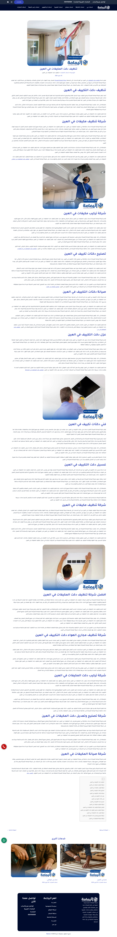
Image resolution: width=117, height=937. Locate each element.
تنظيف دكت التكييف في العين (97, 782)
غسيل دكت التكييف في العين (97, 801)
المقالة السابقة (105, 830)
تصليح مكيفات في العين (52, 287)
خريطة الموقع (52, 910)
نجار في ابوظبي (52, 880)
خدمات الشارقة (80, 7)
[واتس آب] (4, 840)
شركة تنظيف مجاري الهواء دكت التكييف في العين (92, 810)
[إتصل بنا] (4, 746)
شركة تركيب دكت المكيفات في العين (95, 813)
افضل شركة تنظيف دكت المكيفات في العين (93, 807)
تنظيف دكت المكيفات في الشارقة (34, 370)
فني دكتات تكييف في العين (98, 799)
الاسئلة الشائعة (51, 917)
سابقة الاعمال (52, 913)
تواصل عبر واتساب (99, 2)
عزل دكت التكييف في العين (97, 796)
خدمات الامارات (21, 7)
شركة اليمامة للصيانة (61, 80)
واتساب (19, 2)
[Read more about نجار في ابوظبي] (33, 860)
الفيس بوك (30, 773)
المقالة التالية (11, 830)
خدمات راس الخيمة (33, 7)
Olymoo (48, 934)
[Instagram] (11, 2)
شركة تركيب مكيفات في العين (97, 788)
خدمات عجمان (69, 7)
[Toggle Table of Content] (102, 779)
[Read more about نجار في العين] (83, 860)
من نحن (54, 924)
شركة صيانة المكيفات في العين (96, 818)
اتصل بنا (53, 902)
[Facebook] (8, 2)
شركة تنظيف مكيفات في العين (96, 785)
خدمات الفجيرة (58, 7)
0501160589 (68, 2)
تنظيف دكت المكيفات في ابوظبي (20, 159)
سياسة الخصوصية (51, 906)
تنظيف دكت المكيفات (94, 80)
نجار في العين (102, 880)
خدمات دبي (90, 7)
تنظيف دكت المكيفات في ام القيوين (27, 249)
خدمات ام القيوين (47, 7)
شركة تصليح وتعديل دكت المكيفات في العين (93, 815)
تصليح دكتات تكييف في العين (97, 790)
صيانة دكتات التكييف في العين (97, 793)
